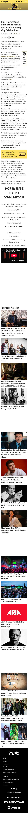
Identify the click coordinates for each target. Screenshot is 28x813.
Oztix (10, 79)
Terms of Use (5, 766)
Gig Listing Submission (8, 782)
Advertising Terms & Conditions (9, 772)
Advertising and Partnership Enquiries (11, 779)
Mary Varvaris (17, 34)
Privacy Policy (6, 764)
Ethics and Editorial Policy (8, 769)
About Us (5, 761)
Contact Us (5, 785)
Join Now (22, 154)
